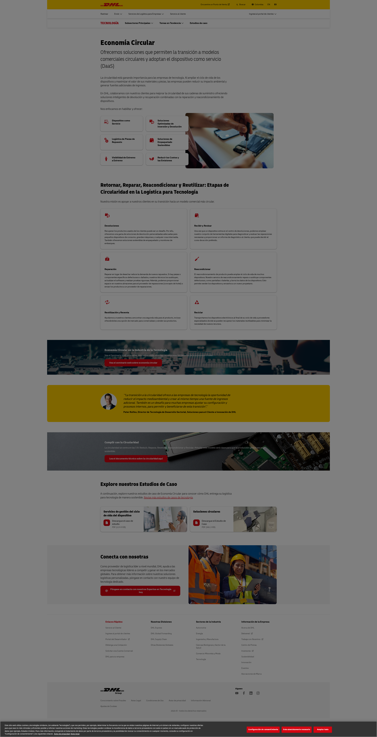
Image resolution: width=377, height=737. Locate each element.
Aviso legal (75, 734)
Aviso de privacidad (62, 734)
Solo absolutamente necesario (296, 729)
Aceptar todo (323, 729)
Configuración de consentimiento (263, 729)
